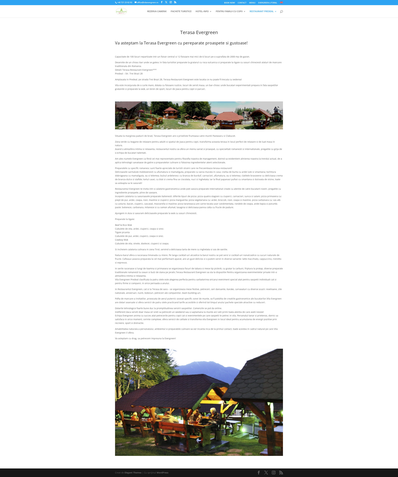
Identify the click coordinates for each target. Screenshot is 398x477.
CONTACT (242, 3)
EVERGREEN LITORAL (267, 3)
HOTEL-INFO (202, 11)
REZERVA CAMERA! (157, 11)
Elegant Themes (133, 472)
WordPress (162, 472)
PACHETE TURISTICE (181, 11)
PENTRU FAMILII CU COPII (229, 11)
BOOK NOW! (229, 3)
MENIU (252, 3)
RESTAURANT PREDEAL (262, 11)
